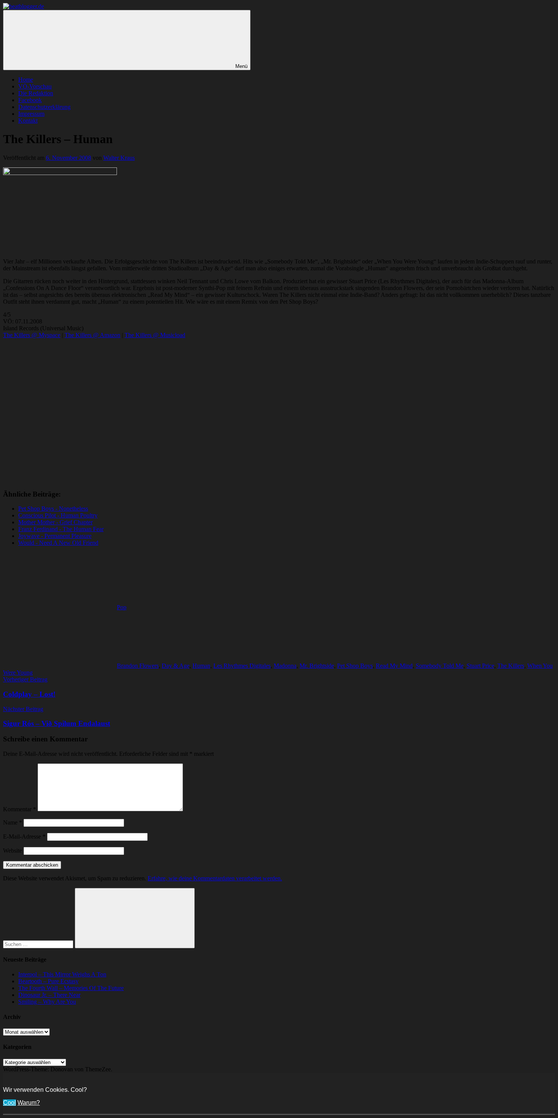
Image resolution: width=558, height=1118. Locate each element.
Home (25, 79)
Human (201, 665)
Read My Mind (394, 665)
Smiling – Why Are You (47, 1001)
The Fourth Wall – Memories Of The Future (71, 988)
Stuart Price (480, 665)
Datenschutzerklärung (44, 107)
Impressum (31, 113)
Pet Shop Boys (355, 665)
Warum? (28, 1102)
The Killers (510, 665)
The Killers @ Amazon (92, 335)
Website (12, 850)
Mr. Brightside (316, 665)
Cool (9, 1102)
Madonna (285, 665)
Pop (121, 607)
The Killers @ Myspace (31, 335)
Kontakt (28, 120)
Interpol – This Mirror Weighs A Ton (62, 974)
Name (12, 822)
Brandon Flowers (138, 665)
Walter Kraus (119, 158)
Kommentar (19, 809)
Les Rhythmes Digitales (242, 665)
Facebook (30, 100)
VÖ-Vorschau (35, 86)
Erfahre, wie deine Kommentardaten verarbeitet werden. (215, 878)
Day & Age (175, 665)
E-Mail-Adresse (24, 836)
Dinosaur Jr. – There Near (49, 995)
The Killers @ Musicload (155, 335)
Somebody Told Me (439, 665)
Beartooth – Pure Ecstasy (48, 981)
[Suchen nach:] (39, 944)
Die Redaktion (35, 93)
